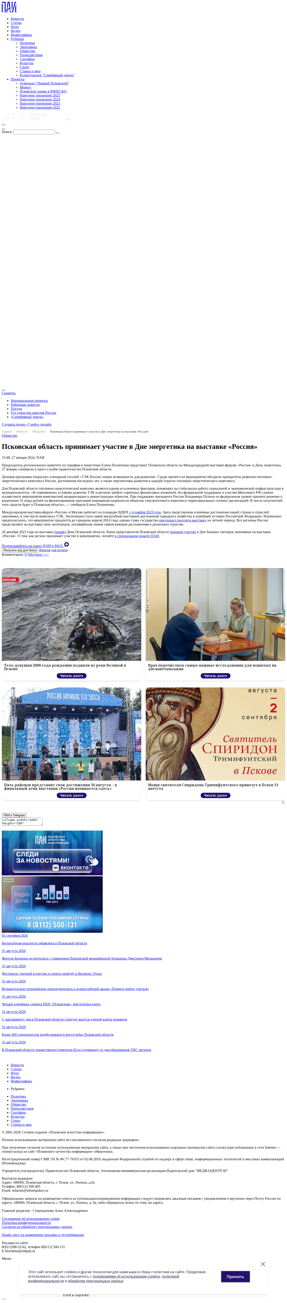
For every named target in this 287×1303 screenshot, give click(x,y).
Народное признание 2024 (40, 99)
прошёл (60, 532)
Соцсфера (27, 59)
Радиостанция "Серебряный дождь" (47, 75)
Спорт (24, 67)
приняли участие (183, 532)
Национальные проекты (29, 401)
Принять (235, 1276)
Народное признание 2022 (40, 107)
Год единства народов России (33, 413)
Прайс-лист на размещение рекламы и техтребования (43, 1235)
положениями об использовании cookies (126, 1276)
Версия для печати (53, 550)
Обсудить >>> (38, 554)
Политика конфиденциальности (26, 1223)
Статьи (16, 23)
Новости (17, 19)
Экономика (28, 47)
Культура (26, 63)
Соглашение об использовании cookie (31, 1219)
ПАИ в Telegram (14, 815)
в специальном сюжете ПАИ (137, 536)
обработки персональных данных (96, 1281)
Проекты (17, 79)
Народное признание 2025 (40, 95)
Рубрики (17, 39)
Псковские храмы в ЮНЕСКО (43, 91)
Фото (15, 27)
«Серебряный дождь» (27, 417)
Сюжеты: (9, 393)
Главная (7, 431)
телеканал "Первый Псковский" (44, 83)
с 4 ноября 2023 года (145, 512)
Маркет (25, 87)
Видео (15, 31)
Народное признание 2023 (40, 103)
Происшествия (31, 55)
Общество (27, 51)
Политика (27, 43)
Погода (16, 409)
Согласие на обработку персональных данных (37, 1227)
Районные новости (25, 405)
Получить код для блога (20, 550)
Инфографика (21, 35)
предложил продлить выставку (183, 520)
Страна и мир (30, 71)
